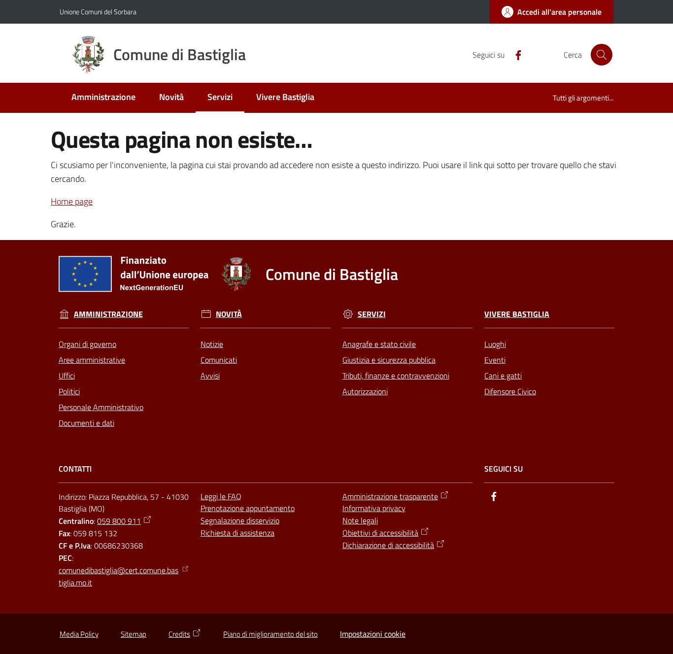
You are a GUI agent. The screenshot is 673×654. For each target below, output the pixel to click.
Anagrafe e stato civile (379, 344)
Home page (72, 201)
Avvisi (210, 375)
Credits (179, 634)
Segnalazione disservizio (240, 520)
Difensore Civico (510, 391)
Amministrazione (108, 314)
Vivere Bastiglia (516, 314)
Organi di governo (87, 344)
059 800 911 (119, 521)
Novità (229, 314)
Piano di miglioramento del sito (270, 634)
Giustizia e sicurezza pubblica (389, 360)
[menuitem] (103, 98)
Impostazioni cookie (372, 634)
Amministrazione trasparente (390, 496)
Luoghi (495, 344)
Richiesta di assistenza (237, 533)
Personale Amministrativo (101, 407)
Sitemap (133, 634)
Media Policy (79, 634)
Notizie (212, 344)
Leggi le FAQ (221, 496)
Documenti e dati (86, 423)
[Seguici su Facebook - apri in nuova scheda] (514, 54)
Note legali (360, 520)
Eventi (494, 360)
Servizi (372, 314)
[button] (601, 55)
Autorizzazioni (365, 391)
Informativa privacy (373, 508)
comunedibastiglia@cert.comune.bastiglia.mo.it (118, 576)
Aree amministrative (92, 360)
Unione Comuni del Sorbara (98, 11)
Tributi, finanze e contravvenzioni (395, 375)
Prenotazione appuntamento (248, 508)
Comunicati (219, 360)
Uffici (67, 375)
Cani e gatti (503, 375)
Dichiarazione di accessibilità (388, 545)
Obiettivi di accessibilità (380, 533)
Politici (69, 391)
